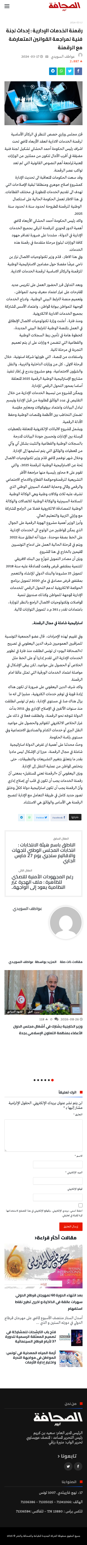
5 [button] (38, 1080)
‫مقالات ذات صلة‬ (71, 962)
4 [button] (42, 1080)
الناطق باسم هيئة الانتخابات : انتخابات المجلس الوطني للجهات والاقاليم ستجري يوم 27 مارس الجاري (43, 850)
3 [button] (45, 1080)
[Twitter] (68, 1466)
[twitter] (70, 72)
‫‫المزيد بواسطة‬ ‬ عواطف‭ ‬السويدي (32, 962)
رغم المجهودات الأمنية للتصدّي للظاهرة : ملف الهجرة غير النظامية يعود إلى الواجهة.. (42, 879)
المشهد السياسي (15, 1011)
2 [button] (49, 1080)
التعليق (78, 1114)
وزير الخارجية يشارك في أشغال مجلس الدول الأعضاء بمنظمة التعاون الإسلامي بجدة (48, 1029)
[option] (43, 1003)
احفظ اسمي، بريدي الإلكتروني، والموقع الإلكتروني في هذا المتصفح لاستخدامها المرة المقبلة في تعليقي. (44, 1213)
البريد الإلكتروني (74, 1172)
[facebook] (78, 72)
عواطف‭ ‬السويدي (63, 56)
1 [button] (52, 1080)
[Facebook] (78, 1466)
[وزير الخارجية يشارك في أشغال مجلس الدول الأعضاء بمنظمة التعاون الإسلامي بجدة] (43, 992)
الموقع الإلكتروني (75, 1189)
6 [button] (34, 1080)
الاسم (79, 1156)
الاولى (30, 1011)
